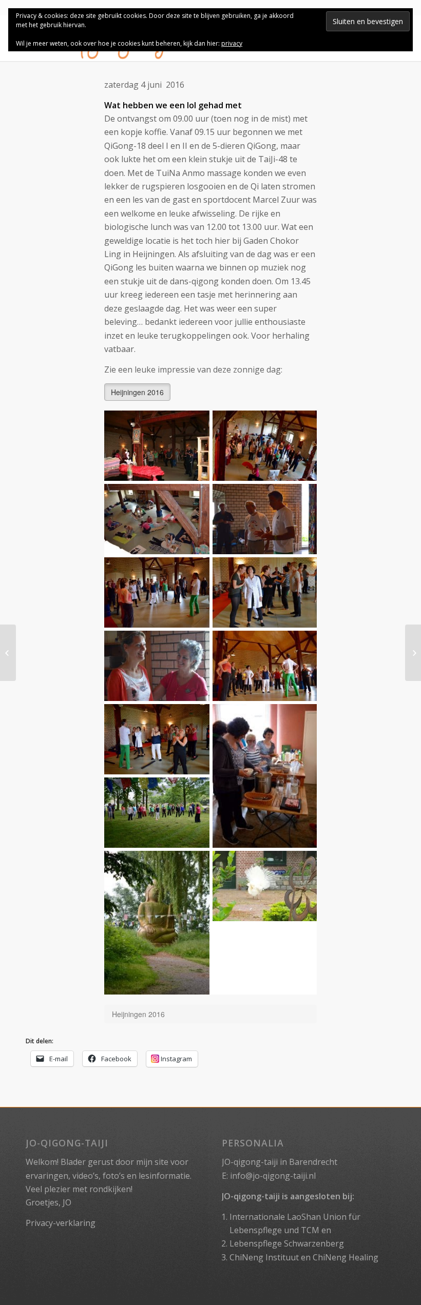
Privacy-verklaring (60, 1223)
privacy (231, 43)
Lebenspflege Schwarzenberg (286, 1243)
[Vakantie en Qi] (413, 653)
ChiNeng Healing (345, 1257)
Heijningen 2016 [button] (137, 392)
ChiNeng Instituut (264, 1257)
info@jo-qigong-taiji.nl (273, 1175)
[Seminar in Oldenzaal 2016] (8, 653)
